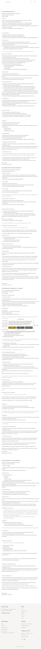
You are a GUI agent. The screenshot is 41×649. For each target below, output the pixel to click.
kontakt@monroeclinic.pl (25, 625)
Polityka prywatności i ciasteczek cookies (8, 632)
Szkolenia (22, 612)
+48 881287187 (23, 627)
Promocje (22, 614)
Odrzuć (20, 327)
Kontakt (22, 618)
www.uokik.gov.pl (15, 149)
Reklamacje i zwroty (4, 627)
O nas (22, 609)
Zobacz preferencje (29, 327)
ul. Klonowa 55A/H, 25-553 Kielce (26, 623)
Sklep (2, 623)
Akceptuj (12, 327)
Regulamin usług (4, 630)
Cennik (22, 616)
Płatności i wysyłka (4, 629)
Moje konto (3, 625)
